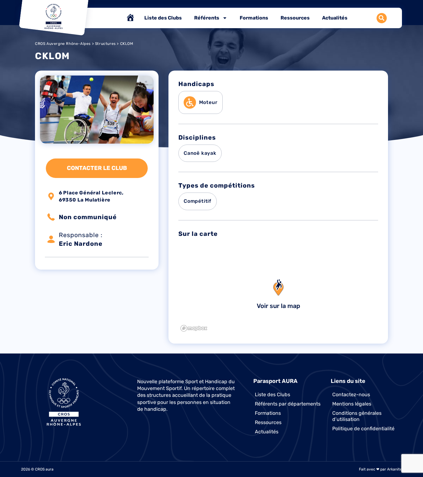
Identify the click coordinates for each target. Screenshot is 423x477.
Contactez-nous (351, 394)
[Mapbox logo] (193, 328)
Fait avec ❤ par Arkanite (380, 469)
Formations (254, 18)
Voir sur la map (278, 306)
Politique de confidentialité (363, 428)
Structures (105, 43)
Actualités (334, 18)
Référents (206, 18)
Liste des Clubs (163, 18)
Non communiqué (88, 217)
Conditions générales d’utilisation (357, 416)
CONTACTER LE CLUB (97, 168)
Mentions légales (351, 404)
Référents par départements (288, 404)
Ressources (295, 18)
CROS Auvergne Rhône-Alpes (63, 43)
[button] (382, 18)
